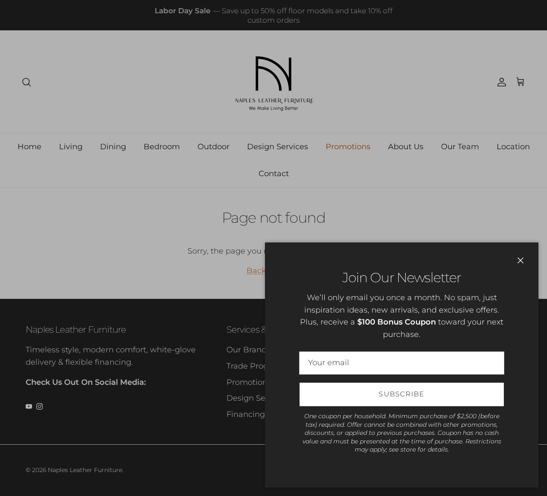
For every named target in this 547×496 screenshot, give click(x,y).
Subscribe (402, 394)
